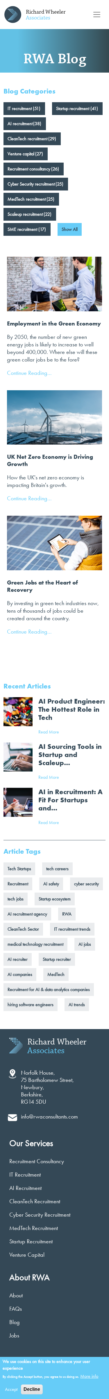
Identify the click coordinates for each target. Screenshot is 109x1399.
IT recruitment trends (72, 929)
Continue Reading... (29, 373)
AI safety (51, 884)
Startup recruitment (72, 108)
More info (89, 1376)
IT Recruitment (25, 1174)
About (16, 1295)
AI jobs (84, 944)
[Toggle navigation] (97, 14)
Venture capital (21, 154)
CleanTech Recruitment (34, 1201)
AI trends (77, 1004)
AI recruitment (20, 124)
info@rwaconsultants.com (49, 1116)
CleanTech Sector (23, 929)
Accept (11, 1389)
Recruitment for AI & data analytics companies (49, 989)
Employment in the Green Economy (54, 323)
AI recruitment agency (27, 914)
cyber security (86, 884)
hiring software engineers (30, 1004)
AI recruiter (18, 959)
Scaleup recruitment (25, 214)
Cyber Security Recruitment (39, 1214)
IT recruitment (20, 108)
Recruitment (18, 884)
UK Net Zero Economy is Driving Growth (50, 460)
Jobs (14, 1335)
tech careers (57, 869)
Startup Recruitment (31, 1241)
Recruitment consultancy (29, 169)
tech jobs (16, 899)
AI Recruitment (25, 1188)
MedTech (56, 974)
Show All (70, 229)
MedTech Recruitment (33, 1228)
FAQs (15, 1308)
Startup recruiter (57, 959)
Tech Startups (19, 869)
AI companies (20, 974)
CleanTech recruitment (27, 139)
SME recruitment (22, 229)
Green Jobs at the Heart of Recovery (42, 586)
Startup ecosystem (55, 899)
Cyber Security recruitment (31, 184)
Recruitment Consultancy (36, 1161)
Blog (14, 1322)
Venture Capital (26, 1254)
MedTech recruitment (27, 199)
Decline (32, 1389)
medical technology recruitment (35, 944)
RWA (67, 914)
